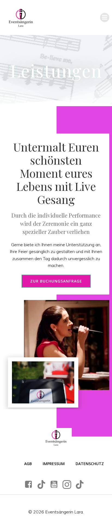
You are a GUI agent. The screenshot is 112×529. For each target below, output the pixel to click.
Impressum (54, 463)
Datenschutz (90, 463)
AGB (28, 463)
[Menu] (104, 17)
